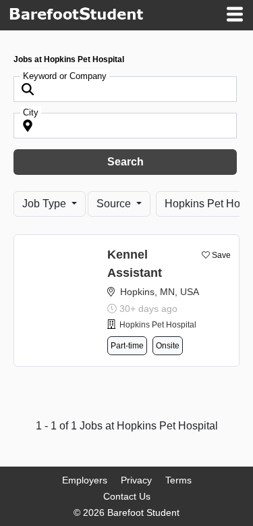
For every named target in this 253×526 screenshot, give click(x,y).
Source (115, 203)
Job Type (45, 203)
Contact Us (126, 496)
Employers (84, 480)
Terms (178, 480)
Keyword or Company (65, 76)
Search (125, 161)
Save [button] (221, 255)
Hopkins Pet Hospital (157, 325)
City (30, 112)
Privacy (136, 480)
